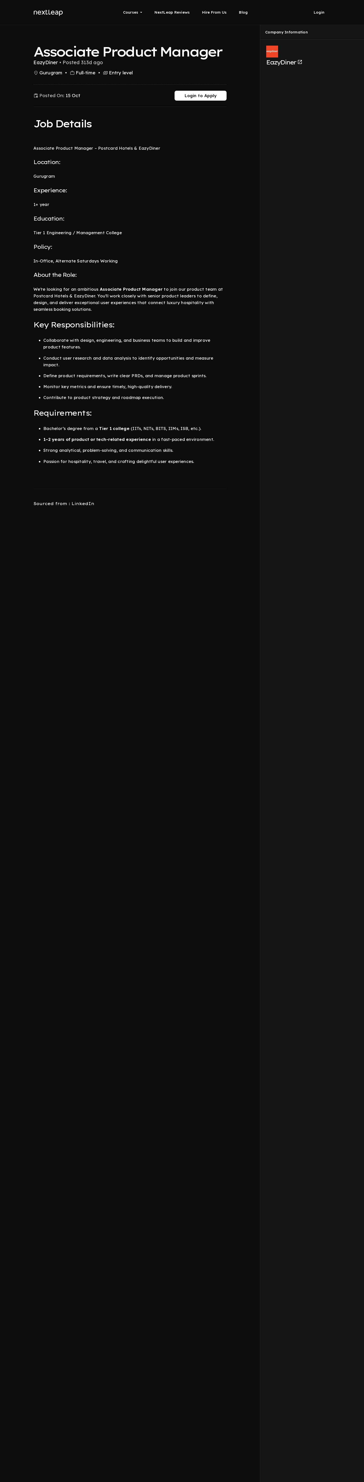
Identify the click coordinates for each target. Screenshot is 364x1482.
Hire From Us (214, 12)
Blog (243, 12)
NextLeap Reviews (172, 12)
